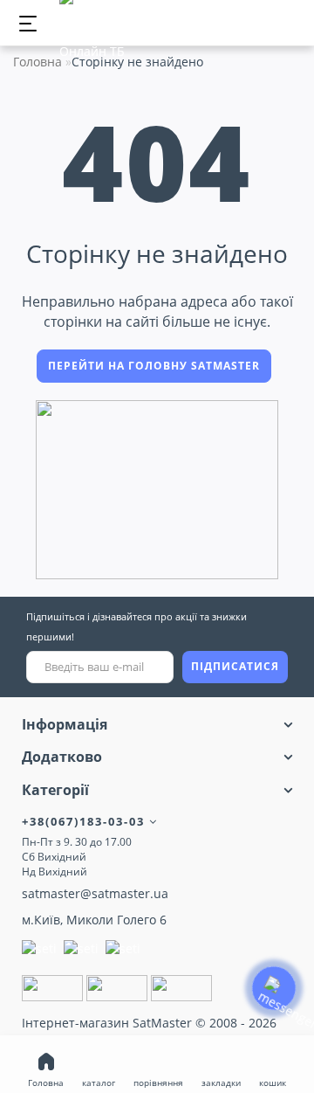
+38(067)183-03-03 (85, 821)
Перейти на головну (154, 365)
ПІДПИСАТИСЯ (235, 666)
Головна (37, 61)
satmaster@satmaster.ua (95, 893)
